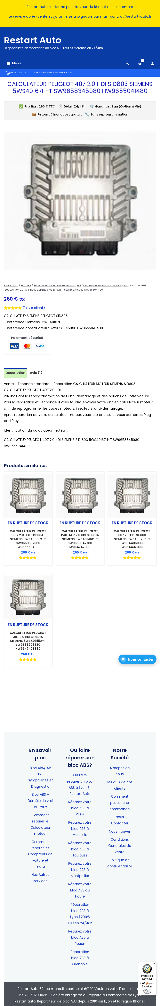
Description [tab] (15, 372)
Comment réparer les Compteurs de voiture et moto (40, 854)
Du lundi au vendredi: (41, 72)
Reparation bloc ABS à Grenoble (80, 958)
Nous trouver (119, 831)
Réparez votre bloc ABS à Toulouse (80, 849)
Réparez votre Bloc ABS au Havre (80, 890)
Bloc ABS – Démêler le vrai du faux (40, 800)
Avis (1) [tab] (36, 372)
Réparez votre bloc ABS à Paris (80, 808)
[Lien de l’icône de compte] (152, 63)
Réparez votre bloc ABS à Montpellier (80, 869)
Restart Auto (32, 40)
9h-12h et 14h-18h (62, 72)
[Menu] (153, 964)
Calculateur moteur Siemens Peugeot (105, 285)
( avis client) (34, 307)
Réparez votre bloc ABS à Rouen (80, 937)
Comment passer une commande (119, 802)
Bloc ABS (26, 285)
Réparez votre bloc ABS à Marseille (80, 828)
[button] (127, 63)
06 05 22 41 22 (18, 72)
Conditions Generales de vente (119, 845)
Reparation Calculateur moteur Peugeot (57, 285)
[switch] (147, 991)
